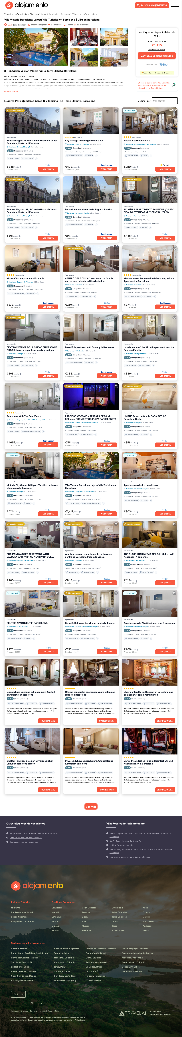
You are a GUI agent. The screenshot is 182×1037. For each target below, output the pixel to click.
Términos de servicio (38, 1011)
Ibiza (114, 925)
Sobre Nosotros (19, 916)
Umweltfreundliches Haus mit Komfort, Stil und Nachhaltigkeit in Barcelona (148, 762)
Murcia (85, 925)
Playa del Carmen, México (24, 957)
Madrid (55, 912)
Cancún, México (19, 948)
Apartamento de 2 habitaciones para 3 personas (149, 623)
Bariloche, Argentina (132, 971)
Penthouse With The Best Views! (24, 416)
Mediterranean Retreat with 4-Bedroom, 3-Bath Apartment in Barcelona (149, 280)
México (146, 916)
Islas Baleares (119, 916)
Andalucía (117, 907)
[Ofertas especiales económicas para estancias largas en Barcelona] (91, 672)
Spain (43, 14)
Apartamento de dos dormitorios (141, 485)
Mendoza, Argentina (132, 957)
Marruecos (148, 921)
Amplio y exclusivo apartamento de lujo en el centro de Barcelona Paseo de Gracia (88, 555)
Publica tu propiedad (22, 912)
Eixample (79, 285)
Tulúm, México (61, 953)
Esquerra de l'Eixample (25, 282)
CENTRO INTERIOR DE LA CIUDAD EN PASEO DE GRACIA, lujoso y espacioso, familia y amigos (32, 348)
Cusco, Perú (92, 971)
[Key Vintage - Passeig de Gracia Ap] (91, 120)
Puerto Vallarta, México (23, 971)
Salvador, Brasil (94, 966)
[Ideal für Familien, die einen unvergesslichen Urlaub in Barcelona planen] (32, 741)
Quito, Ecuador (93, 957)
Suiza (115, 921)
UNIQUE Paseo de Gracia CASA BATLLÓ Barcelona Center (145, 417)
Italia (145, 907)
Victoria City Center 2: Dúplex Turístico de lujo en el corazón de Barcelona (32, 486)
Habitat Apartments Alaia (137, 140)
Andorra (147, 925)
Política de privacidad (19, 1011)
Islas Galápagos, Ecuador (135, 948)
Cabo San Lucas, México (23, 975)
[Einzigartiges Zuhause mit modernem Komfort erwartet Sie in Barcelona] (32, 672)
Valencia (86, 930)
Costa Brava (118, 930)
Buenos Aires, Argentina (66, 948)
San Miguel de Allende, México (137, 953)
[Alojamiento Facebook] (23, 1003)
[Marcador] (8, 31)
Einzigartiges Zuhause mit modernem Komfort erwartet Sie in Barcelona (31, 693)
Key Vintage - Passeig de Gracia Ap (84, 140)
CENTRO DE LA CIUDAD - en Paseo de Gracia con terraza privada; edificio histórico (89, 280)
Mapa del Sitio (53, 1011)
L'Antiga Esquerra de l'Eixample (145, 144)
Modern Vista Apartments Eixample (25, 278)
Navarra (56, 930)
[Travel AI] (132, 1013)
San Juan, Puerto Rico (22, 962)
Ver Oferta (48, 169)
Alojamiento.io (22, 1017)
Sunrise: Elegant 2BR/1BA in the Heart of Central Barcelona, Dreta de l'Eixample (32, 211)
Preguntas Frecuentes (22, 921)
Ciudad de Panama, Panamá (101, 948)
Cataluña (56, 916)
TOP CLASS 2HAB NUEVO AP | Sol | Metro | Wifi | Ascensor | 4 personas (149, 555)
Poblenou (137, 216)
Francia (146, 912)
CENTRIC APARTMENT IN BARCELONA (27, 623)
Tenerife (86, 912)
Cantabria (57, 907)
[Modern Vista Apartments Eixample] (32, 258)
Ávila (84, 921)
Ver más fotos (13, 62)
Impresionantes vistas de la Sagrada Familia (88, 209)
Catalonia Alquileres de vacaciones (26, 837)
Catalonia (53, 14)
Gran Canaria (89, 907)
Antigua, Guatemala (96, 962)
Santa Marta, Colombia (134, 962)
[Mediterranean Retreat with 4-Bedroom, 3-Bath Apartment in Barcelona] (149, 258)
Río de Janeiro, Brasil (22, 980)
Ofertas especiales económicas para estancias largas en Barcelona (90, 693)
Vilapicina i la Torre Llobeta (84, 14)
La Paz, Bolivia (93, 980)
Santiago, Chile (62, 971)
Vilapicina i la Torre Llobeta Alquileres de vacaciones (34, 833)
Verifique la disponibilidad (157, 56)
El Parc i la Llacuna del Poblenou (87, 423)
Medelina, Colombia (64, 957)
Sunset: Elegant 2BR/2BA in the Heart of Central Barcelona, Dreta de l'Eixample (32, 142)
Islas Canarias (119, 912)
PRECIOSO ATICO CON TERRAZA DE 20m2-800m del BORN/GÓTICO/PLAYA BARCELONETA (90, 417)
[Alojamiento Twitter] (32, 1003)
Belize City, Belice (131, 966)
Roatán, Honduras (95, 975)
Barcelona (65, 14)
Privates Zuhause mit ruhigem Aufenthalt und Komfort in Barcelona (89, 762)
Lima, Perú (59, 966)
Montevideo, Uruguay (65, 980)
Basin (85, 916)
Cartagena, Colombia (65, 962)
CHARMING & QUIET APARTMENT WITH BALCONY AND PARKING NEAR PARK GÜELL (30, 555)
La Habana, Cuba (20, 966)
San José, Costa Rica (65, 975)
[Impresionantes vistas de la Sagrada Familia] (91, 189)
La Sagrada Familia (82, 213)
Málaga (55, 925)
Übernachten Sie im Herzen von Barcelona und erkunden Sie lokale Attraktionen (148, 693)
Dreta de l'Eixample (24, 147)
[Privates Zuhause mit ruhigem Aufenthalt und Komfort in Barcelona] (91, 741)
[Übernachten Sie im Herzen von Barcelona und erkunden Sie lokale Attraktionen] (149, 672)
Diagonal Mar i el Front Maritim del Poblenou (32, 420)
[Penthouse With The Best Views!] (32, 396)
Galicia (55, 921)
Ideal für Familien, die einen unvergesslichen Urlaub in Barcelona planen (30, 762)
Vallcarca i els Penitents (25, 560)
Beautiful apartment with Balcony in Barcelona (89, 347)
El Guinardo (138, 285)
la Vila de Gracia (139, 560)
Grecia (146, 930)
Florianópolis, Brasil (96, 953)
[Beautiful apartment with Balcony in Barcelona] (91, 327)
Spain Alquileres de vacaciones (24, 841)
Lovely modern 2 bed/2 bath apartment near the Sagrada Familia (149, 348)
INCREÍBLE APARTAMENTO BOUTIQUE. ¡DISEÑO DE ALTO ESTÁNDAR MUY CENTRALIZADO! (149, 211)
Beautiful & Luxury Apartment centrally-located (90, 623)
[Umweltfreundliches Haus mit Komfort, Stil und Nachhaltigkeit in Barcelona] (149, 741)
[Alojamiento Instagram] (41, 1003)
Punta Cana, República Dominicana (29, 953)
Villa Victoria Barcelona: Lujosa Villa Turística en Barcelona (90, 486)
